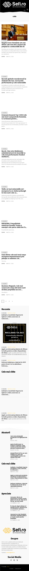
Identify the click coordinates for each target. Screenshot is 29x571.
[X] (17, 560)
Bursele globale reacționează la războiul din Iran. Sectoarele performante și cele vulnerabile (14, 81)
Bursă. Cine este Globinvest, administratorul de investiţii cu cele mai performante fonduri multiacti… (13, 154)
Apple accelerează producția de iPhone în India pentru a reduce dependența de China (14, 351)
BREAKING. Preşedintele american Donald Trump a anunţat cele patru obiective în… (14, 225)
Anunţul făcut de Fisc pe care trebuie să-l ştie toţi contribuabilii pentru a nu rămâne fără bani (18, 455)
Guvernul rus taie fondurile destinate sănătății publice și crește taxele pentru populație (18, 516)
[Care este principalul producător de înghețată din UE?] (5, 438)
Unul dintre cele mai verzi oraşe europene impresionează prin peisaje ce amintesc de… (14, 256)
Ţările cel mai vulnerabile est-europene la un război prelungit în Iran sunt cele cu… (14, 191)
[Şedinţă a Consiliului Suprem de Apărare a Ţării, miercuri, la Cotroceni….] (14, 381)
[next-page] (12, 301)
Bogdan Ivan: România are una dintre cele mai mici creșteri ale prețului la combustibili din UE (14, 45)
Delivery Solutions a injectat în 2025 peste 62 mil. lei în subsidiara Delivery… (14, 364)
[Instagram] (14, 560)
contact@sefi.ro (10, 552)
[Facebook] (11, 560)
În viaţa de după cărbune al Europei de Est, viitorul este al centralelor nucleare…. (18, 507)
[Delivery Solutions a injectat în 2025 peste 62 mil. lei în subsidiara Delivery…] (5, 486)
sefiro (3, 56)
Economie (4, 40)
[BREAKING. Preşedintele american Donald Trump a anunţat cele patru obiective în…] (14, 213)
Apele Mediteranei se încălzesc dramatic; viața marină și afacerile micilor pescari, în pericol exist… (18, 446)
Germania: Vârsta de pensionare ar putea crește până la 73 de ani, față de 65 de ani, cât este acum (18, 499)
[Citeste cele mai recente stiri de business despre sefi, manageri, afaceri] (14, 5)
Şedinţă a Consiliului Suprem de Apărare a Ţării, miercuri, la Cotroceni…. (12, 316)
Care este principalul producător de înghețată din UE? (18, 437)
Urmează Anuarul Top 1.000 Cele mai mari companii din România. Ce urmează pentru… (14, 117)
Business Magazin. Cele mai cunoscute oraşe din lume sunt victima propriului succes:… (14, 288)
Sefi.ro (8, 566)
